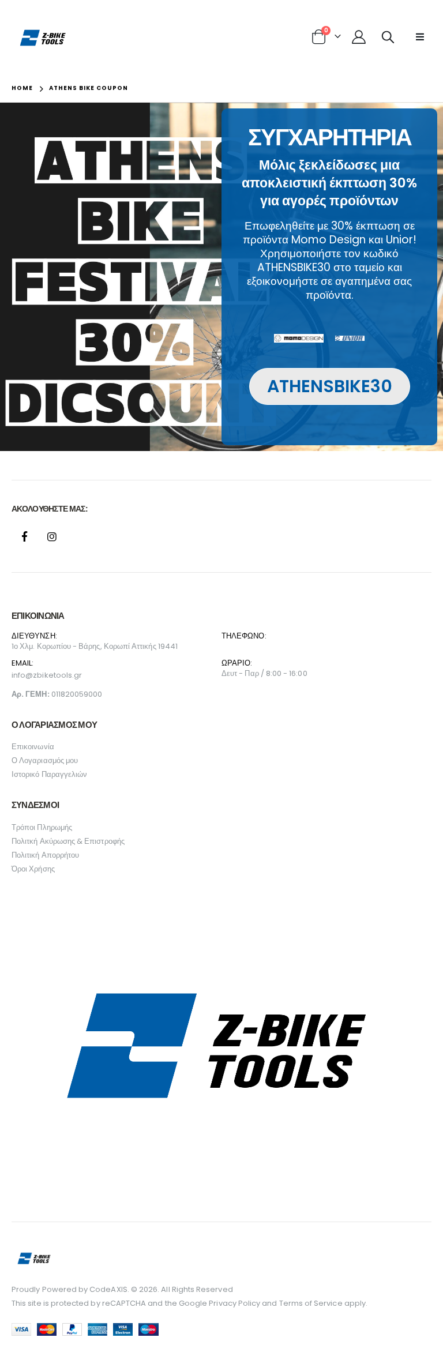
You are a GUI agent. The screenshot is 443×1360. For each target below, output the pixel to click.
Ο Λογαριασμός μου (45, 760)
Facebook (24, 536)
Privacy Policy (234, 1303)
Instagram (51, 536)
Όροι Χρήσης (33, 868)
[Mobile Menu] (419, 37)
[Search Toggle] (387, 36)
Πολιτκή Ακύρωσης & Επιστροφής (68, 841)
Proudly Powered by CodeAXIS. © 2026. (85, 1289)
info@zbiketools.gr (47, 675)
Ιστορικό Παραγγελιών (49, 774)
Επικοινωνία (33, 746)
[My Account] (358, 37)
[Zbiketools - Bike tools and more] (44, 37)
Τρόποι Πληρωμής (42, 827)
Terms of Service (311, 1303)
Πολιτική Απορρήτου (45, 855)
